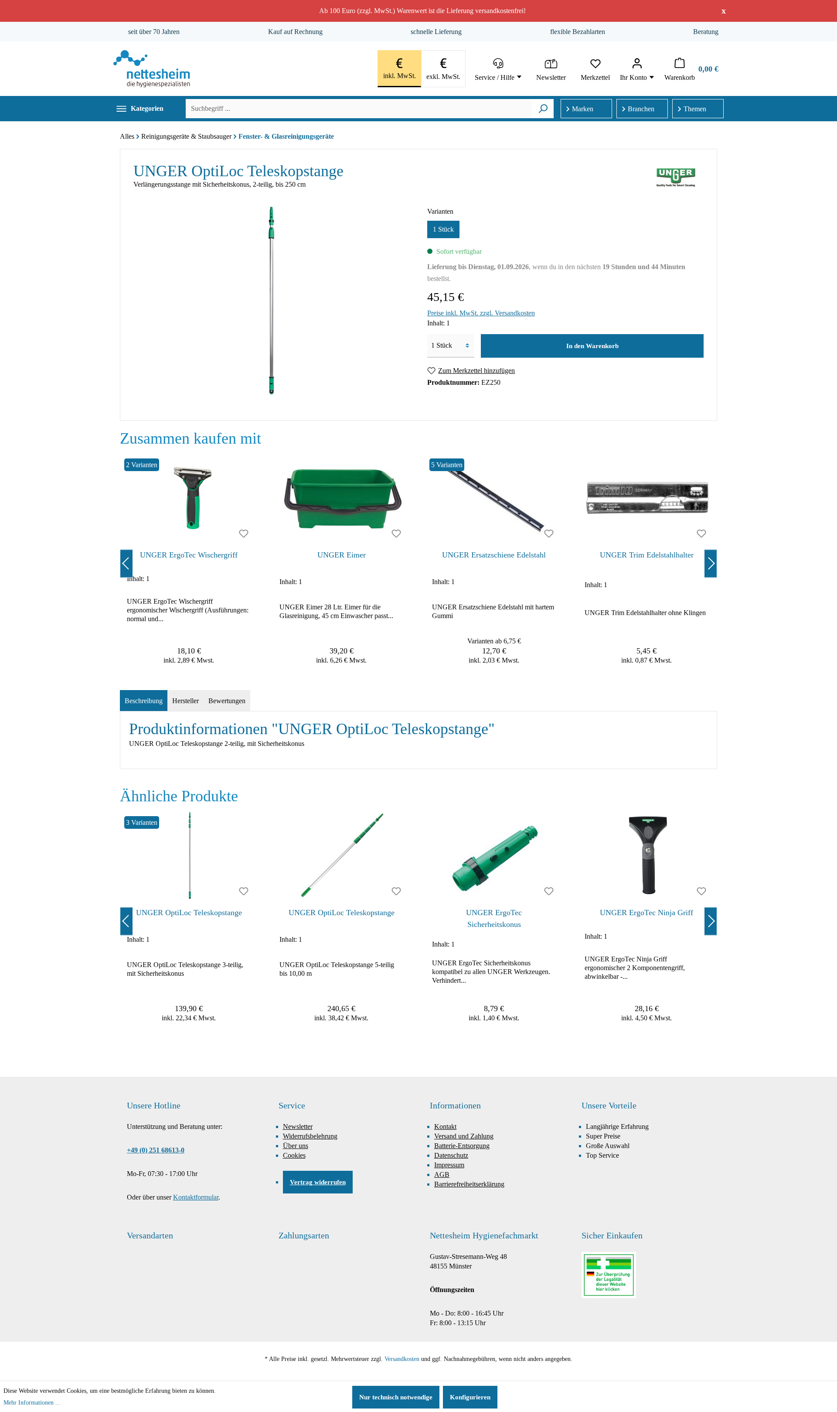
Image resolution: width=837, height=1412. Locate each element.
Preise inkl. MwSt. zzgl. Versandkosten (481, 313)
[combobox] (358, 108)
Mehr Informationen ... (32, 1402)
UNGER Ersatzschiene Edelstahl (494, 554)
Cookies (294, 1155)
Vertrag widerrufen (318, 1182)
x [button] (723, 10)
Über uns (295, 1145)
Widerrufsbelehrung (310, 1136)
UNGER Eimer (341, 554)
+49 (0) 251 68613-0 (155, 1150)
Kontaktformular (195, 1197)
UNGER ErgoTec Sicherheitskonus (494, 918)
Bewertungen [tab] (226, 700)
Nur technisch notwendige (395, 1397)
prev (126, 563)
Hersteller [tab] (185, 700)
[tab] (143, 701)
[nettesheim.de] (151, 68)
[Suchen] (543, 108)
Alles (127, 136)
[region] (418, 563)
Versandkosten (401, 1359)
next (710, 563)
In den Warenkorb (592, 345)
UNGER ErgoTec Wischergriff (189, 554)
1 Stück (443, 229)
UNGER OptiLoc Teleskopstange (189, 912)
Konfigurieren (470, 1397)
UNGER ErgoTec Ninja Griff (646, 912)
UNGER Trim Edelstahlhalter (647, 554)
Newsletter (298, 1126)
